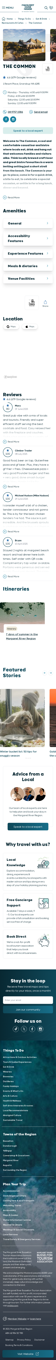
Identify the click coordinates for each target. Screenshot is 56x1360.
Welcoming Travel (12, 1205)
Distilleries (8, 1081)
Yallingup (7, 1150)
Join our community (28, 1009)
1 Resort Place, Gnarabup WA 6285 (21, 83)
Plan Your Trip (14, 1184)
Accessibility (9, 1210)
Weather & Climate (12, 1224)
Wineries (7, 1071)
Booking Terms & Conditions (19, 1345)
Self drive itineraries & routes (18, 1105)
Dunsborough (10, 1145)
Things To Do (13, 1050)
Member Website (17, 1318)
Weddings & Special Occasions (18, 1229)
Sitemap (9, 1339)
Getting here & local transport (18, 1200)
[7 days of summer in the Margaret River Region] (22, 617)
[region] (28, 357)
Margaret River (11, 1160)
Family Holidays (11, 1086)
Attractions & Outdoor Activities (20, 1057)
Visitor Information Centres (17, 1220)
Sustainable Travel (12, 1120)
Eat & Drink (8, 1066)
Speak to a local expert (28, 130)
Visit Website (25, 1353)
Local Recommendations (15, 1110)
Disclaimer (39, 1339)
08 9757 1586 (15, 111)
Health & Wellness (12, 1100)
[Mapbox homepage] (10, 377)
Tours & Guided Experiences (17, 1062)
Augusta (7, 1165)
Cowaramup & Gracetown (16, 1155)
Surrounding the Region (15, 1170)
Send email (41, 111)
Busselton (8, 1141)
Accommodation (11, 1191)
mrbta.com (12, 1305)
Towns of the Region (19, 1134)
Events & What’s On (13, 1091)
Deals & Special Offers (14, 1195)
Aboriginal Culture (12, 1115)
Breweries (8, 1076)
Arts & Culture (10, 1096)
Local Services (10, 1234)
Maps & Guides (10, 1215)
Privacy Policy (24, 1339)
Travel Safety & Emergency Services (21, 1239)
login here (35, 1318)
